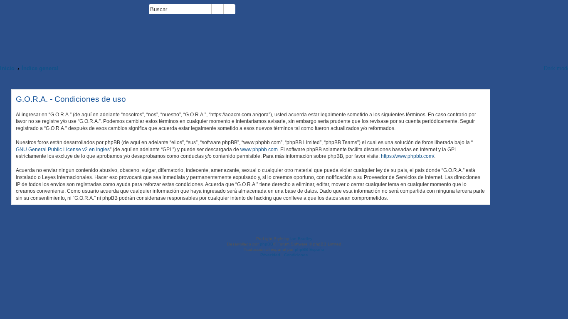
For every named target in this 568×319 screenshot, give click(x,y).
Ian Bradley (301, 238)
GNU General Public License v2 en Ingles (63, 149)
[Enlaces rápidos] (527, 68)
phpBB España (309, 249)
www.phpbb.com (259, 149)
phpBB (266, 244)
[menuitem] (239, 11)
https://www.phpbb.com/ (407, 156)
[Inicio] (74, 28)
